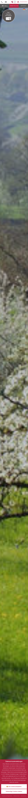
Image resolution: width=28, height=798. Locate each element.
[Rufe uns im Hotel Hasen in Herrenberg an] (3, 2)
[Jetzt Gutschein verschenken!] (8, 15)
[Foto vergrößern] (14, 398)
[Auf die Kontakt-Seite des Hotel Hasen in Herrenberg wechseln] (7, 2)
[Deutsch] (25, 9)
